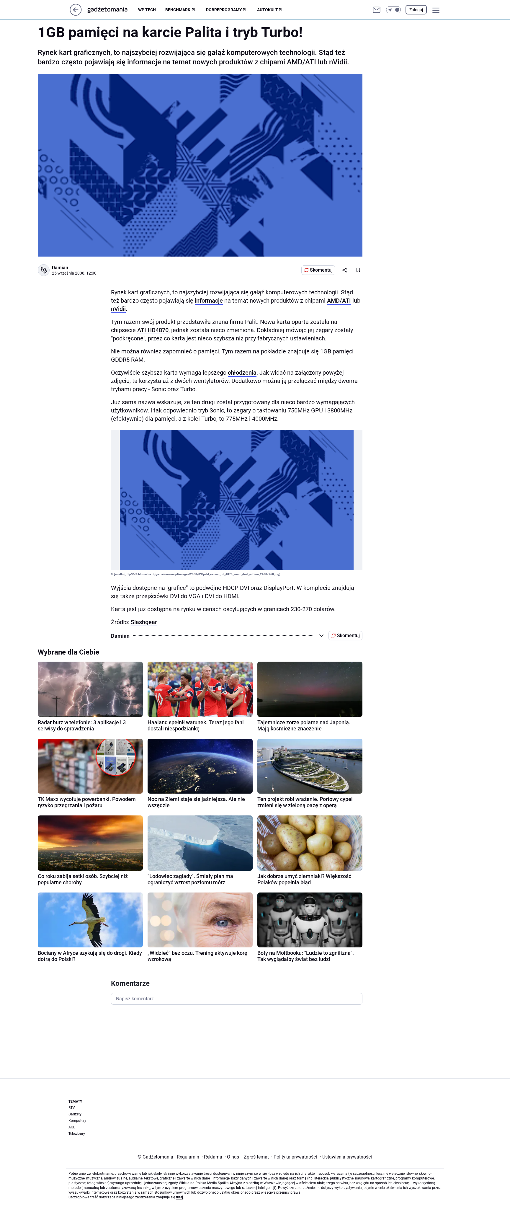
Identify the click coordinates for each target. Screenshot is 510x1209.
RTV (71, 1108)
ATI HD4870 (153, 330)
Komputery (77, 1121)
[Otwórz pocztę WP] (376, 9)
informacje (209, 300)
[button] (393, 9)
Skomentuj (321, 270)
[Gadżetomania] (112, 9)
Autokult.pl (270, 9)
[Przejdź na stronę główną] (76, 14)
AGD (72, 1127)
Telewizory (76, 1134)
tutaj (179, 1197)
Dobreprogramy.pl (227, 9)
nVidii (118, 308)
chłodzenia (242, 372)
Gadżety (74, 1114)
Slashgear (144, 622)
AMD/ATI (339, 300)
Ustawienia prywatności (346, 1157)
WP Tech (147, 9)
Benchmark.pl (181, 9)
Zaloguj (416, 9)
